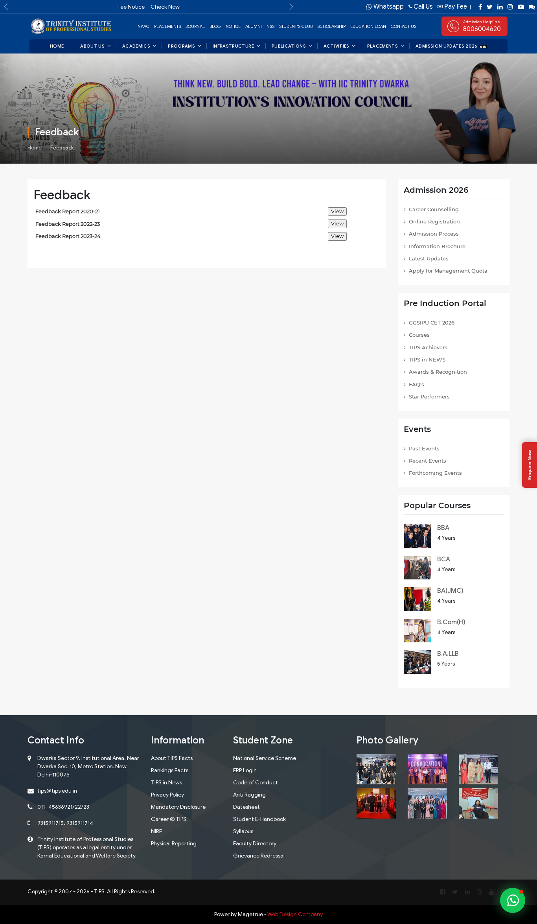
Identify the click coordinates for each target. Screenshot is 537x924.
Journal (195, 26)
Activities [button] (336, 46)
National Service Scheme (264, 758)
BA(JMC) (450, 591)
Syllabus (243, 831)
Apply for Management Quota (448, 270)
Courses (419, 335)
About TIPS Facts (172, 758)
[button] (6, 7)
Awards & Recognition (438, 372)
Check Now (165, 7)
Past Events (424, 448)
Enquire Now (529, 465)
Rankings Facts (169, 770)
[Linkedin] (500, 7)
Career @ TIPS (168, 819)
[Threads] (532, 7)
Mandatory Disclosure (178, 807)
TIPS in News (166, 782)
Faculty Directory (254, 843)
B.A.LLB (448, 654)
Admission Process (434, 234)
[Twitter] (490, 7)
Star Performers (429, 396)
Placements (167, 26)
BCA (443, 559)
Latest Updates (429, 258)
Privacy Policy (167, 794)
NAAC (143, 26)
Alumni (253, 26)
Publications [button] (289, 46)
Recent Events (427, 460)
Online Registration (434, 221)
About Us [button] (92, 46)
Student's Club (296, 26)
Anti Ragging (249, 794)
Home (35, 147)
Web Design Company (295, 914)
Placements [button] (382, 46)
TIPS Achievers (428, 347)
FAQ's (416, 384)
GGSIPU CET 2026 (431, 322)
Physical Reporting (174, 843)
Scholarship (331, 26)
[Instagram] (510, 7)
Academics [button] (136, 46)
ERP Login (245, 770)
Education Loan (368, 26)
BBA (443, 528)
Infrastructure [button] (233, 46)
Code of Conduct (255, 782)
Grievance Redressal (259, 855)
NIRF (156, 831)
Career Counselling (434, 209)
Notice (233, 26)
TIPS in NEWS (427, 359)
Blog (215, 26)
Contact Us (403, 26)
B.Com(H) (451, 622)
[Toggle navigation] (501, 26)
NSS (270, 26)
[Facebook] (480, 7)
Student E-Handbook (259, 819)
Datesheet (246, 807)
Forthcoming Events (435, 473)
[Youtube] (521, 7)
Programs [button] (181, 46)
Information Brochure (437, 246)
